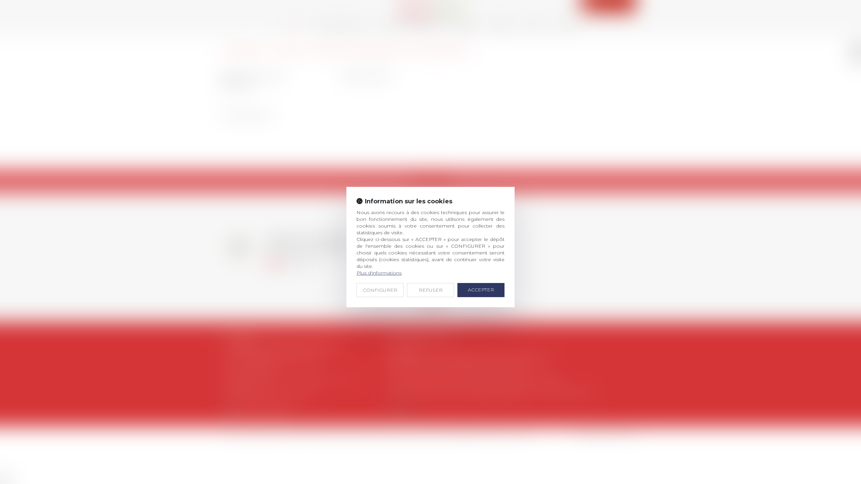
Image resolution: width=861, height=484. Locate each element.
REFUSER (431, 290)
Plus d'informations (379, 273)
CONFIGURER (380, 290)
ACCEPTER (481, 290)
